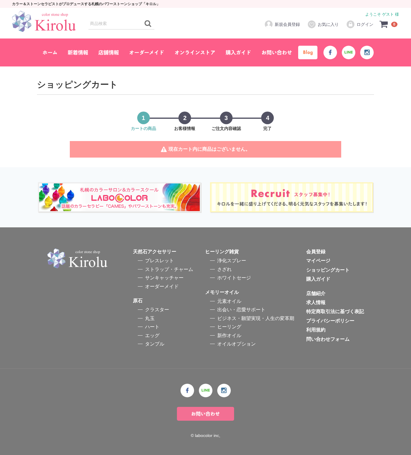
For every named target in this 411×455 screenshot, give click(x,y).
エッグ (152, 335)
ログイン (365, 24)
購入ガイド (238, 52)
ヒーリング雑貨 (222, 251)
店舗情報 (108, 52)
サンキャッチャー (164, 277)
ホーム (49, 52)
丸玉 (150, 318)
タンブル (154, 343)
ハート (152, 326)
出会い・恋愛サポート (241, 309)
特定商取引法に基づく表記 (335, 311)
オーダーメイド (146, 52)
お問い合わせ (276, 52)
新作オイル (229, 335)
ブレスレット (159, 260)
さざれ (224, 269)
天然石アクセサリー (154, 251)
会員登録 (316, 251)
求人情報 (316, 302)
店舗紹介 (316, 293)
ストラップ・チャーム (169, 269)
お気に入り (328, 24)
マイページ (318, 260)
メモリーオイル (222, 291)
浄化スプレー (231, 260)
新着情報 (78, 52)
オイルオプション (236, 343)
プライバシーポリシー (330, 320)
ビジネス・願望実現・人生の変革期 (255, 318)
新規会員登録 (287, 24)
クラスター (157, 309)
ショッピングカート (328, 269)
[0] (383, 24)
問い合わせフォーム (328, 338)
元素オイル (229, 301)
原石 (138, 300)
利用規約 (316, 329)
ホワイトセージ (234, 277)
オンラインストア (195, 52)
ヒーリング (229, 326)
